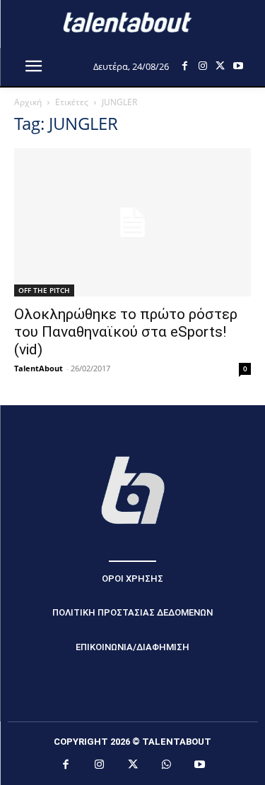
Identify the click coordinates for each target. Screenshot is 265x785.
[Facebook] (184, 66)
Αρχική (28, 102)
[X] (220, 66)
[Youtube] (237, 66)
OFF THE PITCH (44, 290)
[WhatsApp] (166, 765)
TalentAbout (38, 368)
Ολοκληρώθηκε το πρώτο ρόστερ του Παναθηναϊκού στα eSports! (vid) (125, 332)
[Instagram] (202, 66)
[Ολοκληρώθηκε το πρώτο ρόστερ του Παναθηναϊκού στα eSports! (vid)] (132, 222)
